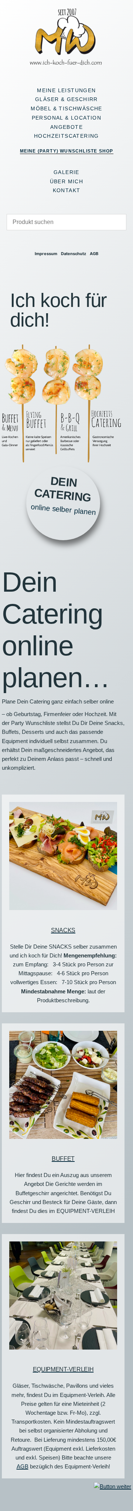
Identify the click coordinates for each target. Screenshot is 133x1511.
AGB (94, 253)
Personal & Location (67, 118)
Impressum (46, 253)
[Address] (60, 240)
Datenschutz (73, 253)
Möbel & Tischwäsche (66, 108)
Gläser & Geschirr (66, 99)
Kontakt (67, 190)
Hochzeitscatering (66, 136)
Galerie (66, 172)
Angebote (66, 127)
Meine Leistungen (66, 90)
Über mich (66, 181)
